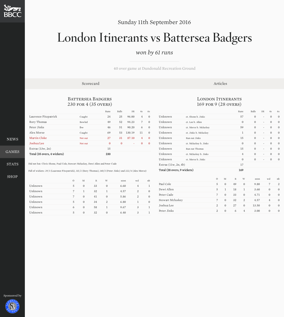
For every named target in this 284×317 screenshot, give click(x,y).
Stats (12, 164)
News (12, 139)
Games (12, 152)
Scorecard (90, 83)
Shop (12, 177)
